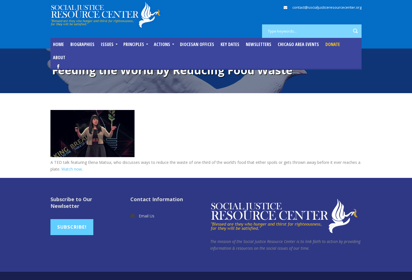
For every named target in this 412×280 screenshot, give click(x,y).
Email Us (146, 216)
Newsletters (258, 44)
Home (58, 44)
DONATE (332, 44)
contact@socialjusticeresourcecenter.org (327, 7)
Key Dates (230, 44)
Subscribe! (72, 227)
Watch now (71, 169)
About (59, 57)
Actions (162, 44)
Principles (133, 44)
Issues (107, 44)
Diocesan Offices (197, 44)
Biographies (82, 44)
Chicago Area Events (298, 44)
